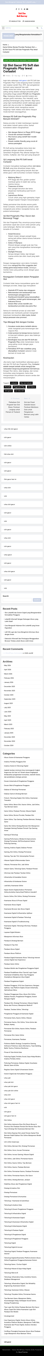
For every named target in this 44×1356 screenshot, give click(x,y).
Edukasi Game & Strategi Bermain (15, 794)
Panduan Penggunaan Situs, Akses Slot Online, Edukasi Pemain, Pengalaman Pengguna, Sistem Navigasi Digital (20, 996)
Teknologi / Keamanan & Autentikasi (16, 1201)
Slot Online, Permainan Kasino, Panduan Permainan (21, 1171)
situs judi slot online (11, 1091)
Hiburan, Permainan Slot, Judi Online (16, 864)
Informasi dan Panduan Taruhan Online (17, 873)
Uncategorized (9, 1316)
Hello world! (29, 653)
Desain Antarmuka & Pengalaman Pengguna (19, 781)
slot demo (31, 387)
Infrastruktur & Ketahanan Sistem (15, 881)
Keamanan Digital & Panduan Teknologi (17, 917)
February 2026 (9, 678)
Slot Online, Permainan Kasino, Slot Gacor (18, 1175)
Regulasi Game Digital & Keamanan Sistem (18, 1070)
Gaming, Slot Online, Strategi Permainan (17, 852)
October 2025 (8, 695)
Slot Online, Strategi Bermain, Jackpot (17, 1180)
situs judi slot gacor (11, 1086)
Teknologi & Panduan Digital (13, 1230)
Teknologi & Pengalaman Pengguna (16, 1239)
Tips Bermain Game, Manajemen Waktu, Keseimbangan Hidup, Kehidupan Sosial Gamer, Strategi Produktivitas (20, 1301)
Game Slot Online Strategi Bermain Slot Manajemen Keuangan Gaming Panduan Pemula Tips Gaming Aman (21, 828)
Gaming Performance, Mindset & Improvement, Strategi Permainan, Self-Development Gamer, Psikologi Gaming (20, 841)
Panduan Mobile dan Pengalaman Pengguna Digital (21, 968)
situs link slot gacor (11, 429)
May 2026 (7, 665)
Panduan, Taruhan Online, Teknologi (16, 1009)
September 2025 (9, 699)
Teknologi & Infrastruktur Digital (15, 1213)
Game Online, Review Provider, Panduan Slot (21, 60)
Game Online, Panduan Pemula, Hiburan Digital (20, 811)
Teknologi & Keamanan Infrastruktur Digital (18, 1222)
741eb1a (7, 76)
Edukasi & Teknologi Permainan (15, 790)
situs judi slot (9, 1082)
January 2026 (8, 682)
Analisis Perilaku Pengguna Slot (15, 762)
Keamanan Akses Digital (12, 905)
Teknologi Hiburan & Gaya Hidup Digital (17, 1269)
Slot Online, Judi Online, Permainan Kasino (18, 1159)
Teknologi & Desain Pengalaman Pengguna (18, 1209)
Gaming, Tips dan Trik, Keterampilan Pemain (19, 856)
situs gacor (8, 555)
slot (5, 496)
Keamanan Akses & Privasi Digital (15, 900)
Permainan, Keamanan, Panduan (15, 1039)
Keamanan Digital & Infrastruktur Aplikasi (18, 913)
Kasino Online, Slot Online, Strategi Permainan (20, 896)
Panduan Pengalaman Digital (14, 981)
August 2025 (8, 703)
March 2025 (8, 724)
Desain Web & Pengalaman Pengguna (16, 785)
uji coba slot (19, 391)
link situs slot (9, 454)
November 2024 (9, 741)
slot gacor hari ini (10, 1116)
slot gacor (23, 80)
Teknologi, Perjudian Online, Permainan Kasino (20, 1294)
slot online (7, 446)
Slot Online (8, 1120)
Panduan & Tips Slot (11, 945)
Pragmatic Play (19, 387)
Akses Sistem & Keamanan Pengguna (17, 757)
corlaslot (14, 383)
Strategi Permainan (10, 1192)
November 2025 (9, 691)
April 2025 (7, 720)
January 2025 (8, 733)
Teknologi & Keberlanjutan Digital (15, 1226)
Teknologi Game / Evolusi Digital (15, 1264)
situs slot (7, 488)
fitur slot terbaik (26, 383)
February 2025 (9, 729)
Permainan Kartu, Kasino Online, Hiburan (18, 1018)
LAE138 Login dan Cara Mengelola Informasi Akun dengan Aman (20, 2)
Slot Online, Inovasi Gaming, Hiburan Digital (19, 1154)
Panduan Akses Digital (12, 949)
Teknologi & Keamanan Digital (14, 1218)
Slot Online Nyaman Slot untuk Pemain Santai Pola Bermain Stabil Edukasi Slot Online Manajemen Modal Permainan (22, 1135)
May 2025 (7, 716)
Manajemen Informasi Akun (13, 936)
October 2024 (8, 745)
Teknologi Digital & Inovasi (13, 1247)
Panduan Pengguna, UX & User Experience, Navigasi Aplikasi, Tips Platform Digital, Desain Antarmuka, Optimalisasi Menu (21, 988)
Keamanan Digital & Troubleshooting (16, 922)
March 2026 (8, 674)
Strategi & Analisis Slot (12, 1188)
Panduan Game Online (11, 964)
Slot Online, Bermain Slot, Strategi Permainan (19, 1146)
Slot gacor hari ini (10, 479)
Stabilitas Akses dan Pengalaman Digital (18, 1184)
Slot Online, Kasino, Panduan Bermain (17, 1167)
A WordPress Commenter (13, 653)
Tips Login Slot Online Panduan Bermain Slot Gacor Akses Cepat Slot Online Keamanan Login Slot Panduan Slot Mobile (21, 1309)
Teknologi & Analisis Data (13, 1205)
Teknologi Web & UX (11, 1273)
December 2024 (9, 737)
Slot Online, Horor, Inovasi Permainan (17, 1150)
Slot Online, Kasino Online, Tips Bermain (18, 1163)
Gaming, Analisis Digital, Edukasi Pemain (18, 848)
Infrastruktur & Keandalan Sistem (15, 877)
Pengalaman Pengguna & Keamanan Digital (18, 1014)
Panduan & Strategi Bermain (13, 941)
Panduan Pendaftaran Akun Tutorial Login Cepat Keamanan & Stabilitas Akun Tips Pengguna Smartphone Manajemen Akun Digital (20, 975)
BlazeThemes (23, 1352)
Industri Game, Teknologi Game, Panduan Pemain (21, 869)
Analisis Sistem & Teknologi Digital (16, 766)
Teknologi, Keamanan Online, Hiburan (17, 1290)
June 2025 (7, 712)
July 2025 (7, 707)
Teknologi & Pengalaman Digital (15, 1234)
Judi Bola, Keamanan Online (13, 886)
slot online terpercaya (11, 1142)
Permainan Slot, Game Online (14, 1035)
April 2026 (7, 670)
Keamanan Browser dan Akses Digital (17, 909)
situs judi (7, 1078)
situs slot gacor (9, 504)
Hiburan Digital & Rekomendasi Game (17, 860)
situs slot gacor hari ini (12, 1103)
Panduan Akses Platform (12, 953)
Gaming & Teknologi (11, 835)
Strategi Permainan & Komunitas (15, 1197)
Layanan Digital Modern (12, 932)
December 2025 (9, 686)
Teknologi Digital (10, 1243)
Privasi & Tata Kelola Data (13, 1052)
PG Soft (7, 387)
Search (6, 596)
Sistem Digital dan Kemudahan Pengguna (18, 1074)
